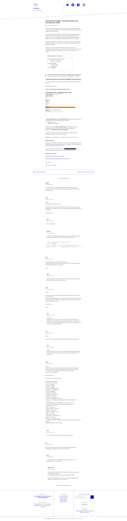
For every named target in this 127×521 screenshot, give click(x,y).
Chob (48, 219)
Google (54, 165)
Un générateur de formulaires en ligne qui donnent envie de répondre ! (57, 158)
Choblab (36, 8)
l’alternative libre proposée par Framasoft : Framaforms (60, 144)
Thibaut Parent (66, 518)
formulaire (50, 165)
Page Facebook (63, 501)
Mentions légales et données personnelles (84, 510)
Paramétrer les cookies (84, 512)
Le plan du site (84, 504)
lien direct (52, 280)
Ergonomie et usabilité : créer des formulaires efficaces (55, 156)
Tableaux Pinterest (63, 500)
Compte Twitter (63, 499)
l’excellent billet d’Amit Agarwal (70, 148)
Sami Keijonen (80, 518)
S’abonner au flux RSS (63, 496)
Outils (49, 162)
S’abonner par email (63, 497)
